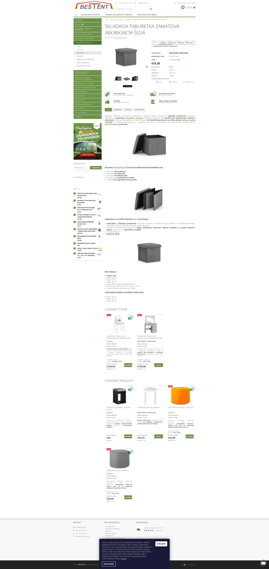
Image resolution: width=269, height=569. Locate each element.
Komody (80, 56)
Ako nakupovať (110, 526)
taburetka (120, 167)
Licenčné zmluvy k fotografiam (115, 538)
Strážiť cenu (189, 82)
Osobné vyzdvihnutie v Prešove (118, 15)
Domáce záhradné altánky (85, 88)
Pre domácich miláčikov (84, 38)
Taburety (80, 53)
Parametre (117, 110)
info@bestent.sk (80, 527)
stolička (113, 177)
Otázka (174, 82)
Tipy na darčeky (81, 113)
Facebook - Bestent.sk (82, 536)
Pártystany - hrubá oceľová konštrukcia (83, 78)
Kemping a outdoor (83, 104)
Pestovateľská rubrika (147, 15)
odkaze (124, 558)
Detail (158, 365)
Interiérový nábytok (83, 43)
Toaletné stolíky (83, 66)
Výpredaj (78, 20)
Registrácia (192, 3)
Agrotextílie (80, 100)
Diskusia (128, 110)
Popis (108, 110)
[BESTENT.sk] (94, 5)
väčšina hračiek (188, 120)
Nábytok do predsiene (85, 59)
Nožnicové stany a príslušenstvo (82, 72)
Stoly (79, 46)
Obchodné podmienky (112, 529)
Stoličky (80, 50)
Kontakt (107, 531)
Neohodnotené (121, 37)
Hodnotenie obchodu (90, 15)
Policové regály (83, 63)
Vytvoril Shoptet (190, 565)
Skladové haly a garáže (84, 83)
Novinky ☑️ (79, 24)
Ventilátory (79, 108)
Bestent (172, 70)
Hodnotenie (139, 110)
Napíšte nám (109, 536)
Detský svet (79, 96)
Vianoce (78, 117)
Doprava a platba (110, 533)
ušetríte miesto (111, 124)
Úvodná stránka (76, 15)
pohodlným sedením (133, 118)
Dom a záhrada (81, 92)
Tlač (160, 82)
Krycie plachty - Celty (83, 34)
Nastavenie (109, 564)
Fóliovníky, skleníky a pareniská (83, 29)
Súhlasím (161, 544)
